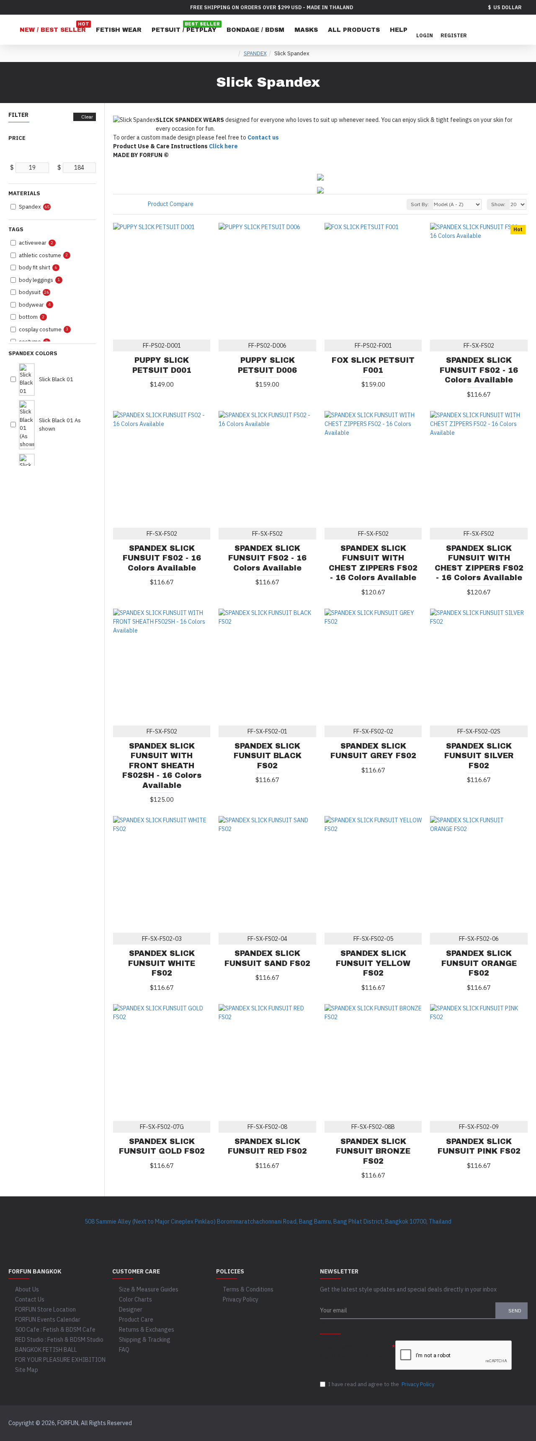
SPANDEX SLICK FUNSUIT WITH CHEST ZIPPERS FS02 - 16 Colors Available (373, 563)
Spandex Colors (32, 353)
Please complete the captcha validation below (351, 1351)
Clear (87, 117)
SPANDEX (255, 53)
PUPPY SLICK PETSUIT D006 (267, 365)
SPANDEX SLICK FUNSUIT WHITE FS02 (161, 963)
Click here (223, 146)
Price (17, 138)
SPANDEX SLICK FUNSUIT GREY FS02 (373, 751)
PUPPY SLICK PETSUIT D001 (161, 365)
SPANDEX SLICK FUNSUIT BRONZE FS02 (373, 1151)
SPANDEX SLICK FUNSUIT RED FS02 (267, 1146)
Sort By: (420, 204)
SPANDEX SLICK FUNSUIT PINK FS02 (479, 1146)
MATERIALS (24, 193)
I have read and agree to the (381, 1384)
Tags (15, 229)
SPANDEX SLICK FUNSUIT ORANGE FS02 (479, 963)
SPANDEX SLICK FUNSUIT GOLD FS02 (162, 1146)
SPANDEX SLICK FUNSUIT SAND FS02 (267, 958)
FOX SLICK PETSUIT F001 (373, 365)
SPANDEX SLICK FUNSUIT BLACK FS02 (268, 756)
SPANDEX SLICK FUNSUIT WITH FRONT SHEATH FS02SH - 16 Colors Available (161, 766)
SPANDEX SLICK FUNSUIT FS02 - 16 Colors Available (479, 370)
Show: (498, 204)
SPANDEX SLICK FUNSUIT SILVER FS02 (479, 756)
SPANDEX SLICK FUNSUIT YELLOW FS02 (373, 963)
